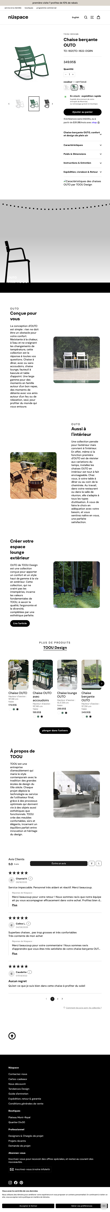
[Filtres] (92, 863)
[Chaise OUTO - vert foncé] (14, 709)
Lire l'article (20, 623)
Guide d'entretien (18, 1093)
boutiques (29, 8)
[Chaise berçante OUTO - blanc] (83, 716)
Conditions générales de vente (25, 1103)
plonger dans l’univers (55, 730)
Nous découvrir (17, 1084)
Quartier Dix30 (16, 1122)
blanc (67, 87)
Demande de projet (19, 1145)
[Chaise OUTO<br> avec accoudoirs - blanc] (34, 716)
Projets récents (17, 1140)
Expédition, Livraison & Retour (81, 171)
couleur (75, 81)
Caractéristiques (73, 145)
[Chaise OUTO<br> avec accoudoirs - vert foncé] (38, 716)
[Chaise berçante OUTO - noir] (90, 716)
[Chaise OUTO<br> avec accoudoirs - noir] (42, 716)
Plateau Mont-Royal (19, 1117)
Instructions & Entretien (77, 162)
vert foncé (74, 87)
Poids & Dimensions (75, 153)
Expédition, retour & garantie (24, 1098)
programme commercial (46, 8)
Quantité (68, 69)
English (75, 17)
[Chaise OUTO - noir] (17, 709)
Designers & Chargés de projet (25, 1135)
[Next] (101, 683)
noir (82, 87)
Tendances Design (18, 1088)
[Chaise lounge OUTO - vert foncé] (62, 713)
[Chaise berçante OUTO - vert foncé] (87, 716)
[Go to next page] (63, 999)
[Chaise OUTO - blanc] (10, 709)
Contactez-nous (17, 1074)
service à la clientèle (13, 8)
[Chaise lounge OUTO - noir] (66, 713)
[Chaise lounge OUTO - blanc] (59, 713)
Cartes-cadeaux (17, 1079)
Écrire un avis (59, 863)
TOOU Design (71, 34)
